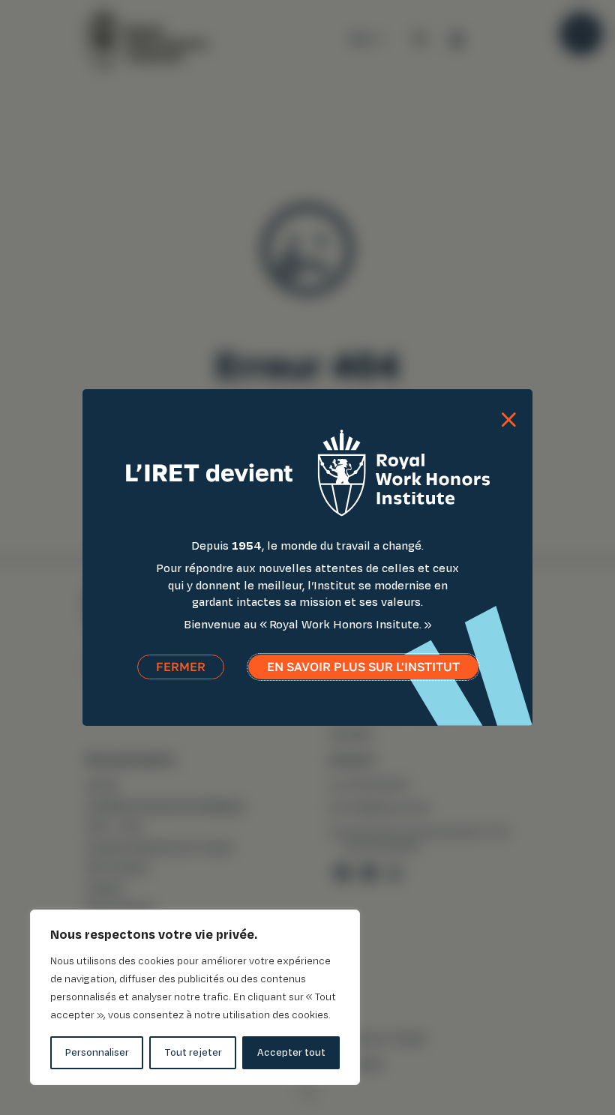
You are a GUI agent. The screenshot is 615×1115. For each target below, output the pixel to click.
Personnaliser (97, 1052)
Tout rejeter (193, 1052)
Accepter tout (291, 1052)
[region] (195, 997)
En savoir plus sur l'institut (363, 667)
